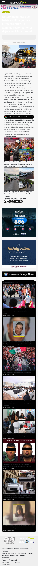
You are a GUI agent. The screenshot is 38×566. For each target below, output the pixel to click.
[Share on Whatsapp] (16, 37)
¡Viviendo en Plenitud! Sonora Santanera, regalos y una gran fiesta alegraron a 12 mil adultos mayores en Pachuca (18, 164)
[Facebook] (5, 201)
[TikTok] (18, 546)
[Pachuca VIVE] (19, 2)
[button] (4, 2)
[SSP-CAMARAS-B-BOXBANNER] (19, 222)
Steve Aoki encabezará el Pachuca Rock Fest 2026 (17, 372)
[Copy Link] (21, 201)
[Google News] (12, 546)
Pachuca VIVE (7, 42)
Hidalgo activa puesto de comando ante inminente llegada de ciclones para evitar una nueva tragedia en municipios (18, 403)
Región (6, 12)
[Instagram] (15, 546)
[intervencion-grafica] (19, 7)
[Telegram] (17, 201)
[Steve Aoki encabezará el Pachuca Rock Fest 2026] (19, 359)
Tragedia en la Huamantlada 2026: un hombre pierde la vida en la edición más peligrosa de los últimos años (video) (18, 311)
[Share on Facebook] (7, 37)
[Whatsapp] (13, 201)
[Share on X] (12, 37)
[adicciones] (19, 254)
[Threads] (22, 546)
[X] (9, 201)
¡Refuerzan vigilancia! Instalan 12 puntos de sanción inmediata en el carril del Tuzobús (18, 194)
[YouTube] (9, 546)
